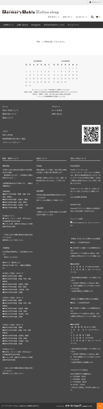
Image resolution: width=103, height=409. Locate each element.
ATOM (10, 135)
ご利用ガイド (8, 25)
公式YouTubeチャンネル (54, 25)
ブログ (5, 131)
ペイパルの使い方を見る (78, 197)
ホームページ (73, 25)
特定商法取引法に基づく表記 (14, 139)
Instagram (36, 25)
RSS (4, 135)
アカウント (95, 2)
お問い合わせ (22, 25)
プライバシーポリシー (11, 142)
